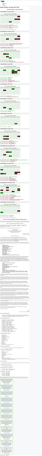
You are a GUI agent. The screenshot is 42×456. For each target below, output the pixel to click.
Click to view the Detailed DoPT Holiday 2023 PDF (14, 223)
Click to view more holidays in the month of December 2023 (8, 29)
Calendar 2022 (5, 3)
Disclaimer (4, 5)
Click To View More (6, 383)
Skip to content (2, 0)
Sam (3, 4)
